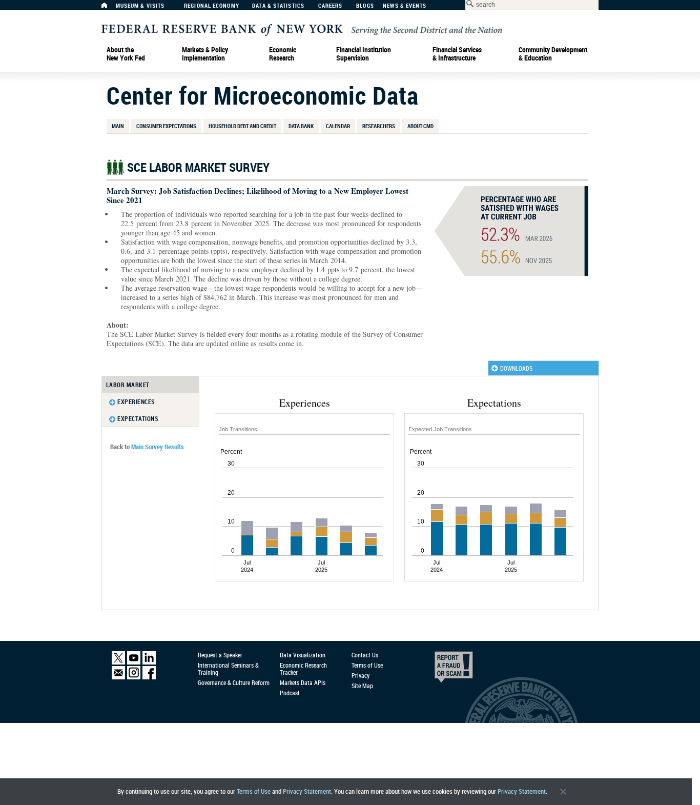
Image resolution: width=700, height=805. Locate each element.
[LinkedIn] (149, 662)
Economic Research (282, 54)
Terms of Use (254, 791)
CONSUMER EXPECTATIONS (166, 126)
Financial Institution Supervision (363, 54)
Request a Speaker (220, 655)
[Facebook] (149, 677)
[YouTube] (133, 662)
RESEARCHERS (378, 126)
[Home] (109, 8)
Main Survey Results (157, 446)
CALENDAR (338, 126)
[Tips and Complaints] (439, 669)
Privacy (360, 675)
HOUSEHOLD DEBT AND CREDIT (242, 126)
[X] (118, 662)
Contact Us (365, 655)
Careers (330, 6)
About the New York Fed (126, 54)
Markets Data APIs (302, 682)
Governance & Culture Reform (234, 682)
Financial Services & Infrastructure (457, 54)
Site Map (362, 685)
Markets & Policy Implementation (205, 54)
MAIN (118, 126)
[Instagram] (133, 677)
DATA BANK (301, 126)
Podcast (290, 693)
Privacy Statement (307, 791)
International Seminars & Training (228, 668)
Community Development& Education (553, 54)
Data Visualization (302, 655)
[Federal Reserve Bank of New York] (301, 29)
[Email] (118, 677)
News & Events (404, 6)
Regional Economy (211, 6)
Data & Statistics (278, 6)
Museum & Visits (140, 6)
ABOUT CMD (420, 126)
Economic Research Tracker (303, 668)
